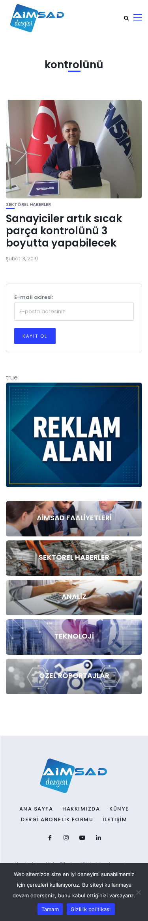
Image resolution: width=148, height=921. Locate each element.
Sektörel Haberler (28, 204)
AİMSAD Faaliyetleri (74, 518)
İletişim (115, 819)
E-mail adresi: (33, 297)
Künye (119, 809)
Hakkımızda (81, 809)
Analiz (74, 597)
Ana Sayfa (36, 809)
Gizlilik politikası (91, 909)
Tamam (50, 909)
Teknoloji (74, 636)
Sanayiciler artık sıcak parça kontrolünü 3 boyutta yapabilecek (64, 230)
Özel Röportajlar (74, 675)
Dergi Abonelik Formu (57, 819)
